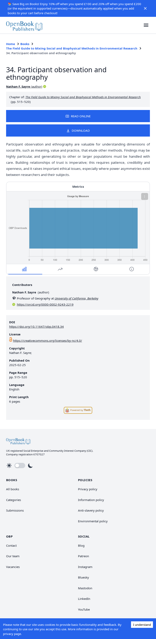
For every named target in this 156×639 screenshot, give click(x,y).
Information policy (91, 500)
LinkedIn (84, 599)
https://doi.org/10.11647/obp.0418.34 (36, 326)
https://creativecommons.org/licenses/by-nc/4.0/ (47, 340)
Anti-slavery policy (91, 510)
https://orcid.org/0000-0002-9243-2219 (45, 304)
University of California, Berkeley (76, 298)
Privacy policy (87, 489)
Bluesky (83, 577)
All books (12, 489)
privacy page (12, 634)
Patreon (83, 556)
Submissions (15, 510)
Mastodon (85, 588)
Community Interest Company (67, 451)
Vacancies (13, 567)
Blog (81, 545)
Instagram (85, 567)
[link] (24, 25)
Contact (11, 545)
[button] (145, 8)
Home (10, 44)
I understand (142, 625)
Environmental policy (93, 521)
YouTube (84, 609)
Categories (13, 500)
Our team (13, 556)
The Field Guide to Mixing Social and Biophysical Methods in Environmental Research (71, 48)
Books (24, 44)
